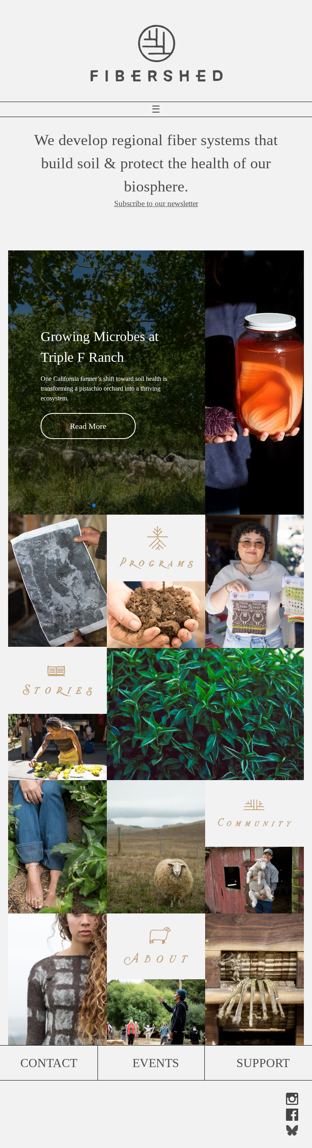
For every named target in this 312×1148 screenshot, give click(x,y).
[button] (80, 505)
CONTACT (48, 1063)
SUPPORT (263, 1063)
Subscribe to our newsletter (156, 203)
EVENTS (155, 1063)
